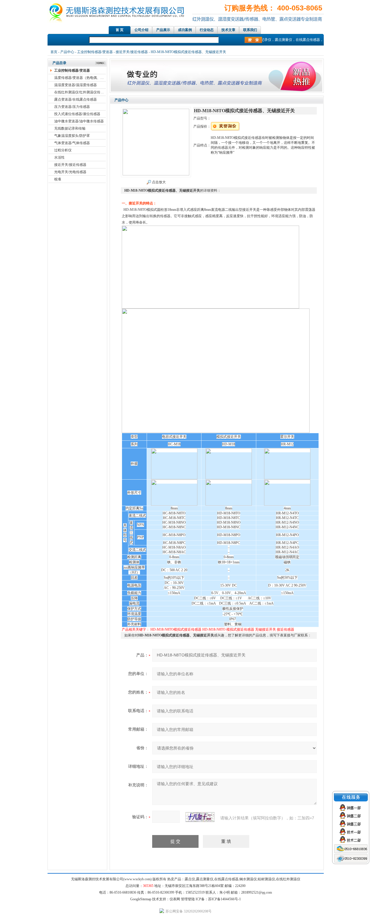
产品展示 (163, 30)
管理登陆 (188, 899)
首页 (53, 52)
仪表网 (175, 899)
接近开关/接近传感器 (132, 52)
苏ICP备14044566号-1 (224, 899)
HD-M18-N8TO (213, 629)
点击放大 (158, 182)
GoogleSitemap (140, 899)
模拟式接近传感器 (240, 629)
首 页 (119, 30)
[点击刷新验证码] (200, 817)
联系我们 (250, 30)
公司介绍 (141, 30)
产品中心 (67, 52)
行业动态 (207, 30)
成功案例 (185, 30)
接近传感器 (285, 629)
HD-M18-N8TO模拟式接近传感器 (175, 629)
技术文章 (228, 30)
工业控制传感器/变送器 (95, 52)
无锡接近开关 (265, 629)
